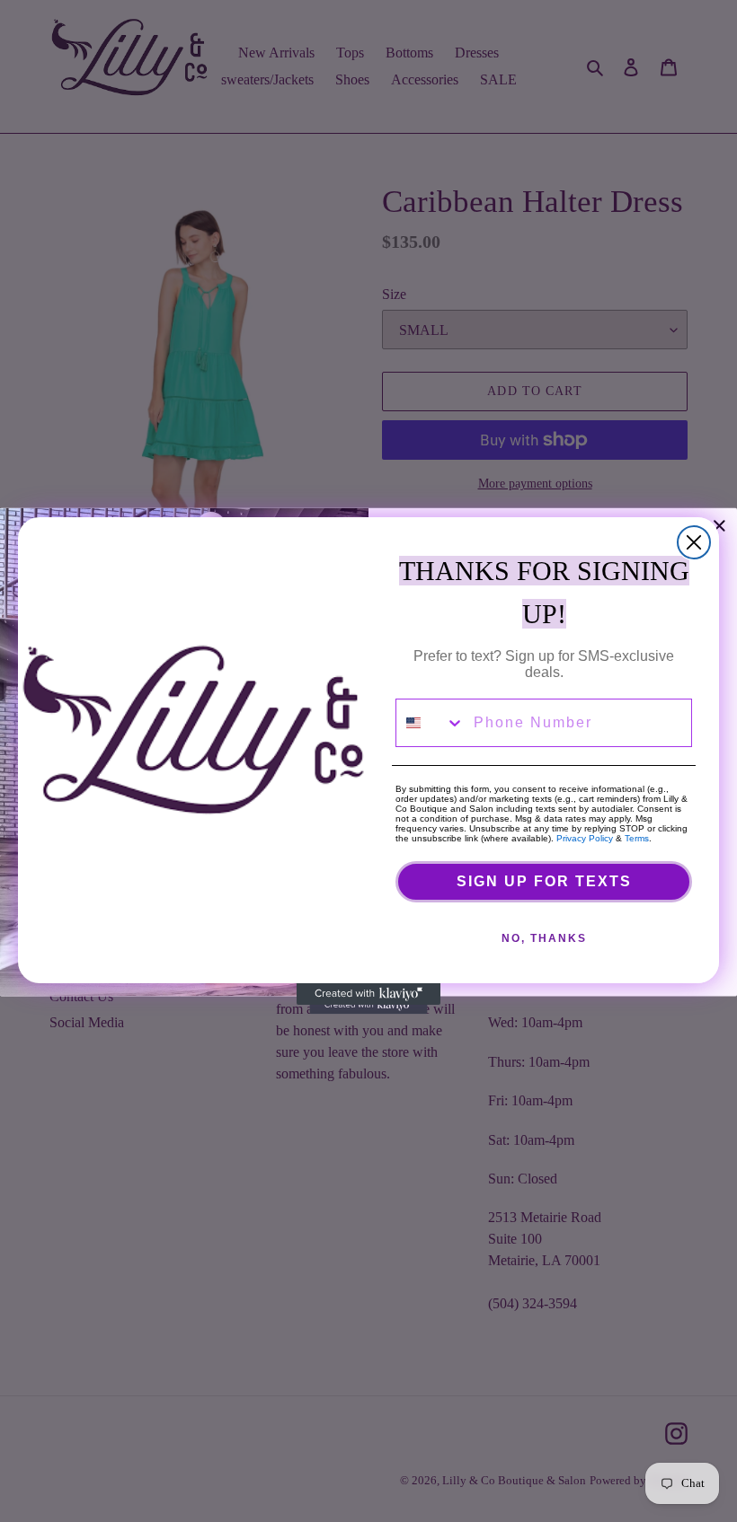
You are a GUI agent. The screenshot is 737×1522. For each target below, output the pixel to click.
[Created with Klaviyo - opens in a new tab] (368, 994)
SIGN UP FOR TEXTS (544, 881)
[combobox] (430, 722)
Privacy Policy (584, 838)
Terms (637, 838)
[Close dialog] (694, 542)
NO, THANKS (544, 938)
